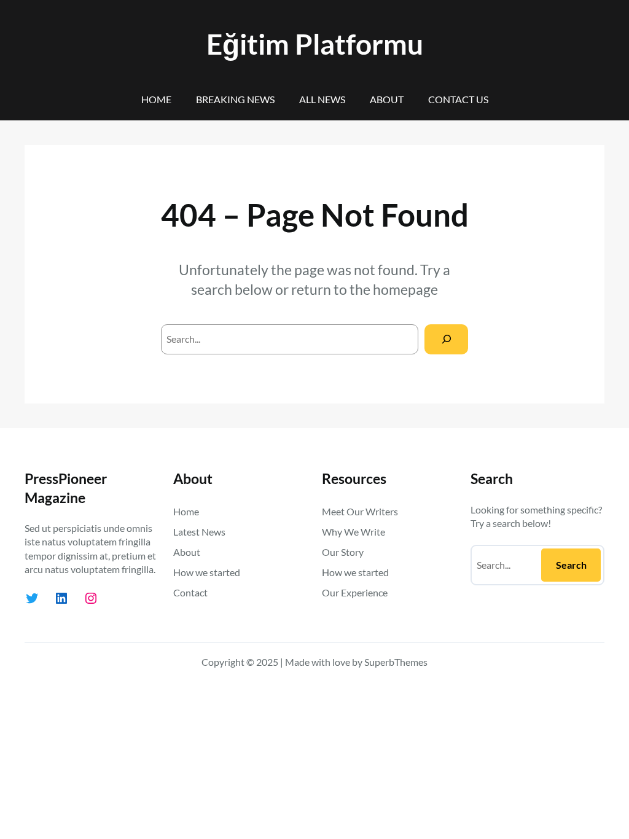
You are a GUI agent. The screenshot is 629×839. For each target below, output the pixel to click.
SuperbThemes (396, 662)
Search (571, 565)
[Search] (446, 339)
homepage (405, 289)
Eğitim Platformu (314, 44)
